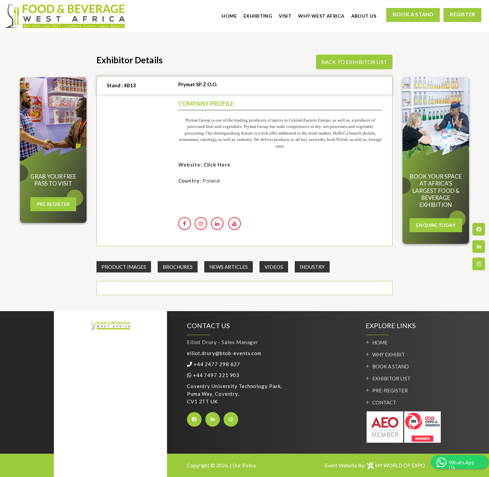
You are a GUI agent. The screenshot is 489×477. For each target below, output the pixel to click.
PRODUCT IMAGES (123, 267)
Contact (384, 402)
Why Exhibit (388, 354)
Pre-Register (390, 390)
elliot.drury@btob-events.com (224, 353)
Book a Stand (390, 366)
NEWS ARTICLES (228, 267)
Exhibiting (258, 16)
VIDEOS (273, 267)
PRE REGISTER (53, 204)
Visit (285, 16)
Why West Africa (321, 16)
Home (229, 16)
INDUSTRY (312, 267)
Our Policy (244, 465)
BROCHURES (178, 267)
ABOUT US (363, 16)
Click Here (217, 165)
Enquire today (435, 225)
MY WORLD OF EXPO (400, 465)
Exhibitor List (391, 378)
